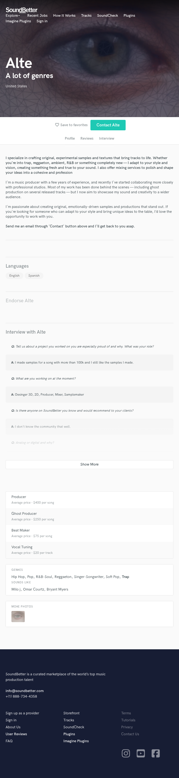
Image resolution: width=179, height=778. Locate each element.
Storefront (71, 713)
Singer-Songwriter (88, 577)
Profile (70, 138)
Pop (30, 577)
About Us (13, 727)
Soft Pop (112, 577)
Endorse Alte (20, 301)
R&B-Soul (44, 577)
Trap (125, 577)
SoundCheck (107, 15)
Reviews (86, 138)
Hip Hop (18, 577)
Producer (18, 497)
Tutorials (128, 720)
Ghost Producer (24, 514)
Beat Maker (20, 530)
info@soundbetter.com (25, 691)
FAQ (9, 741)
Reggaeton (63, 577)
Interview (106, 138)
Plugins (129, 15)
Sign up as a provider (22, 713)
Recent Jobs (37, 15)
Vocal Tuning (21, 547)
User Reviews (16, 734)
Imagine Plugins (18, 21)
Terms (126, 713)
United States (16, 86)
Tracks (86, 15)
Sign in (42, 21)
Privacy (127, 727)
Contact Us (130, 734)
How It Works (64, 15)
